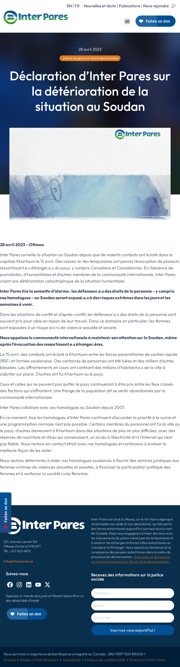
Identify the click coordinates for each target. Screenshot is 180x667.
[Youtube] (38, 585)
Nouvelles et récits (100, 5)
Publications (129, 5)
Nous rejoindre (156, 5)
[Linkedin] (29, 585)
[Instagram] (19, 585)
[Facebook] (10, 585)
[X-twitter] (47, 585)
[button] (127, 21)
